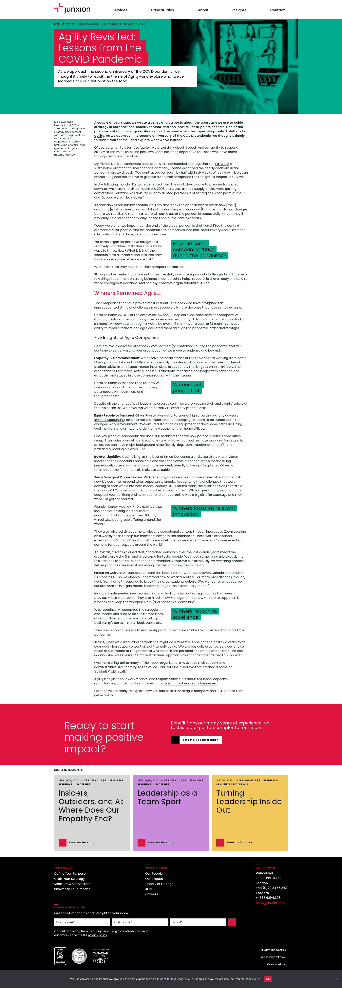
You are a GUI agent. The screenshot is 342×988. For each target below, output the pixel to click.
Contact (277, 10)
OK (268, 978)
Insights (239, 10)
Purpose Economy (132, 24)
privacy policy (97, 935)
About (203, 10)
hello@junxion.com (270, 903)
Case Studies (162, 10)
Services (120, 10)
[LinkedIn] (259, 913)
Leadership (109, 24)
